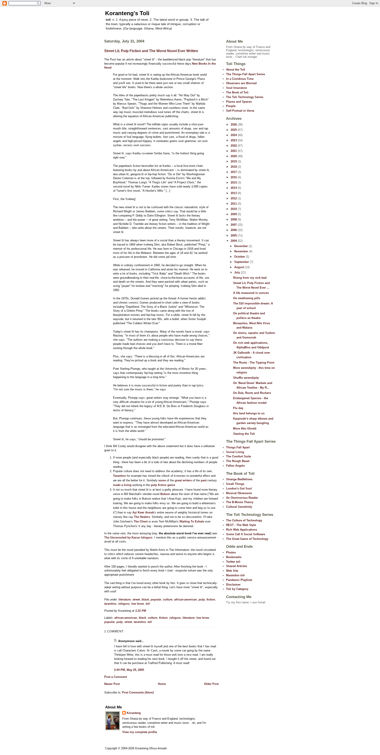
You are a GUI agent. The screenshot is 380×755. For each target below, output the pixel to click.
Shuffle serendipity (246, 377)
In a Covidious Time (240, 78)
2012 (234, 198)
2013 (234, 193)
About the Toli (235, 69)
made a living (122, 485)
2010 (234, 209)
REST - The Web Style (241, 525)
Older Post (211, 684)
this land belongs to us (249, 413)
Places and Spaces (239, 101)
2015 (234, 182)
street (136, 599)
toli (148, 603)
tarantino (110, 603)
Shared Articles (236, 566)
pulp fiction (158, 485)
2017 (234, 172)
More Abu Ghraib (244, 428)
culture (167, 599)
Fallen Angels (235, 465)
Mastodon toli (235, 575)
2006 (234, 230)
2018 (234, 166)
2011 (234, 203)
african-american (185, 599)
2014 (234, 187)
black (145, 599)
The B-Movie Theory (239, 502)
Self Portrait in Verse (240, 110)
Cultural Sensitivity (239, 506)
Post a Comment (115, 677)
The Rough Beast (237, 461)
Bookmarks (233, 557)
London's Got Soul (239, 488)
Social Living (235, 452)
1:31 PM (140, 610)
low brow (137, 603)
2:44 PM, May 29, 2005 (129, 669)
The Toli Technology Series (244, 97)
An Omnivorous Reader (242, 497)
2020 (234, 156)
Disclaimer (233, 584)
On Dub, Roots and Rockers (252, 393)
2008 (234, 219)
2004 (234, 240)
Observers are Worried (241, 83)
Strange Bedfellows (239, 479)
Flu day (238, 408)
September (242, 262)
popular (156, 599)
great (178, 480)
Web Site (232, 570)
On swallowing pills (246, 298)
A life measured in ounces (251, 293)
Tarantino (119, 475)
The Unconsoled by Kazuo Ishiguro (128, 537)
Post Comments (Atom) (138, 692)
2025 (234, 129)
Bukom (165, 494)
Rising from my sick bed (250, 277)
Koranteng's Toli (127, 13)
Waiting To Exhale (191, 521)
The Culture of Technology (244, 520)
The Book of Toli (237, 92)
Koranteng (134, 713)
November (241, 251)
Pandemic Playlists (239, 580)
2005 (234, 235)
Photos (231, 552)
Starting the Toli (244, 433)
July (237, 272)
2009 (234, 214)
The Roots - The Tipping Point (253, 362)
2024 (234, 135)
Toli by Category (237, 589)
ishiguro (124, 603)
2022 (234, 145)
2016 (234, 177)
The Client (141, 521)
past (203, 480)
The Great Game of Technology (247, 538)
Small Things (235, 484)
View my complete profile (139, 732)
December (241, 246)
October (240, 256)
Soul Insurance (236, 87)
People (231, 106)
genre (171, 485)
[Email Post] (147, 610)
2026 (234, 124)
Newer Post (112, 684)
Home (162, 684)
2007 (234, 224)
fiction (210, 599)
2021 (234, 151)
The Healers (142, 516)
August (239, 267)
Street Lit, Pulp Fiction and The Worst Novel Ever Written (151, 51)
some (162, 480)
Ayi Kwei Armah (143, 512)
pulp (202, 599)
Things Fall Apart (238, 447)
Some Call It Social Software (245, 534)
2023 (234, 140)
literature (125, 599)
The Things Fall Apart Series (245, 74)
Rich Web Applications (241, 529)
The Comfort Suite (238, 456)
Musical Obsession (239, 493)
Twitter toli (233, 561)
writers (187, 480)
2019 (234, 161)
